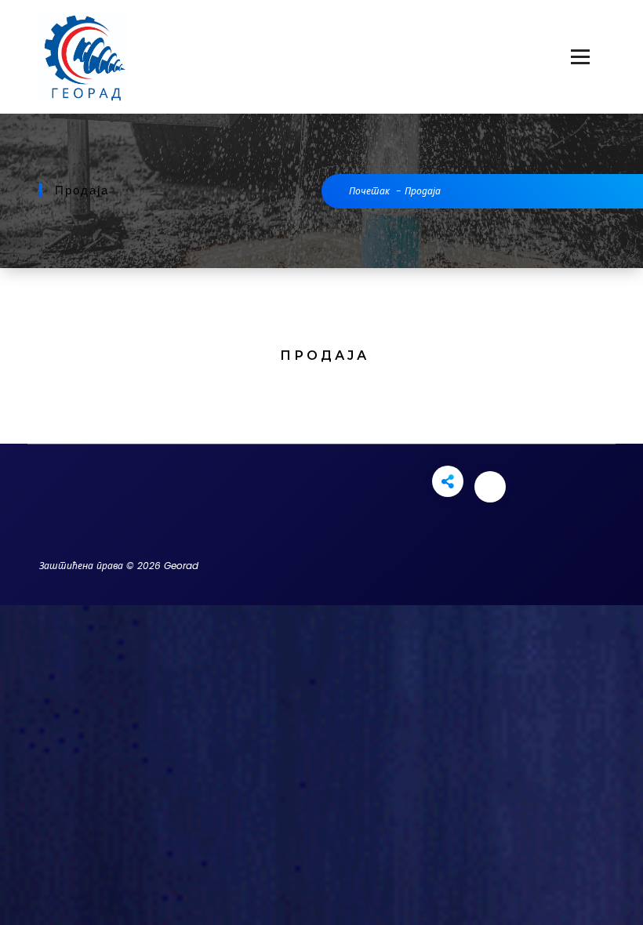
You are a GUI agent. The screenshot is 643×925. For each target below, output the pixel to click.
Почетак (369, 191)
